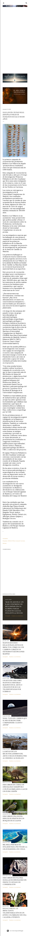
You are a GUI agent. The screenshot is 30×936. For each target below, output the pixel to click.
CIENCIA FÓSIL (11, 541)
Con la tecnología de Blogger (16, 930)
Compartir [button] (5, 538)
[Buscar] (26, 2)
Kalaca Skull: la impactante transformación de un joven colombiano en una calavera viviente (14, 912)
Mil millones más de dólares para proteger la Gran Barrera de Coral (15, 847)
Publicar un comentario (17, 616)
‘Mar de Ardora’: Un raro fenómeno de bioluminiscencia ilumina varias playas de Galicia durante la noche (14, 607)
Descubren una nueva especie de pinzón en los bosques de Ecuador (13, 818)
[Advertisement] (15, 22)
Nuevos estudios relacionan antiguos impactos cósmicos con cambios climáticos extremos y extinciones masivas (13, 648)
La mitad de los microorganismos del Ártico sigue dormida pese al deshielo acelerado (15, 754)
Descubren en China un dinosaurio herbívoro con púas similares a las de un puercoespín (15, 788)
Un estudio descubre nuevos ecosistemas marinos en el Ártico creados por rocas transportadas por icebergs (12, 686)
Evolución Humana (20, 541)
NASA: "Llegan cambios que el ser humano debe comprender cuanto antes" (15, 721)
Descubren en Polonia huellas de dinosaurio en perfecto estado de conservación (14, 881)
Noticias (4, 543)
